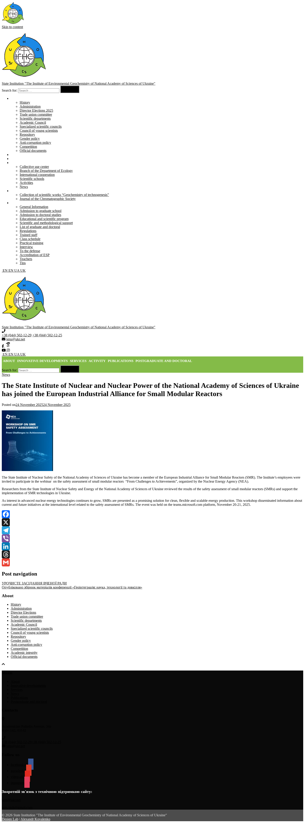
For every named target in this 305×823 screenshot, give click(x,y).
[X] (152, 522)
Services (17, 158)
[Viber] (152, 538)
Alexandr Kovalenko (35, 819)
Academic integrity (24, 652)
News (24, 187)
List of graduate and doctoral (40, 227)
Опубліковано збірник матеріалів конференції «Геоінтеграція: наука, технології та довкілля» (72, 587)
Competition (28, 146)
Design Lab (10, 819)
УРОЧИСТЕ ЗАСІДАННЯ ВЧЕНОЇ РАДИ (34, 583)
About (9, 361)
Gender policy (30, 138)
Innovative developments (28, 154)
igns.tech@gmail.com (17, 807)
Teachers (26, 259)
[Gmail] (152, 562)
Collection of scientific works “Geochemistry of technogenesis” (64, 195)
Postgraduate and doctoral (164, 361)
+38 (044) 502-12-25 (47, 335)
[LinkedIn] (152, 546)
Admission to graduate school (40, 211)
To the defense (30, 251)
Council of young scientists (39, 130)
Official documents (33, 150)
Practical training (31, 243)
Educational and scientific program (44, 219)
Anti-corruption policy (35, 142)
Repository (27, 134)
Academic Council (33, 122)
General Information (34, 207)
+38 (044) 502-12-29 (16, 335)
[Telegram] (152, 530)
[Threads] (152, 554)
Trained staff (28, 235)
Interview (26, 247)
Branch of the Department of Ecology (46, 171)
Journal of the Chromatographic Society (48, 199)
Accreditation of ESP (35, 255)
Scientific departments (35, 118)
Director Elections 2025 (36, 110)
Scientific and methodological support (46, 223)
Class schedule (30, 239)
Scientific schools (32, 179)
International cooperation (37, 175)
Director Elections (23, 612)
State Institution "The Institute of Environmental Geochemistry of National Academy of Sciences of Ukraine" (78, 83)
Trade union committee (36, 114)
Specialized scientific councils (41, 126)
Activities (26, 183)
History (25, 102)
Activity (97, 361)
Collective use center (34, 167)
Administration (30, 106)
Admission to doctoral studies (40, 215)
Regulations (28, 231)
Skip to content (12, 27)
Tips (23, 263)
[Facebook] (152, 514)
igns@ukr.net (15, 339)
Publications (120, 361)
